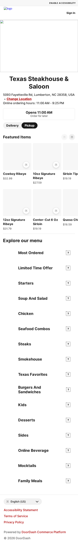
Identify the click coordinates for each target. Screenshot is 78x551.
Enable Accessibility (62, 3)
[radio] (12, 125)
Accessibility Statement (21, 510)
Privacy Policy (14, 522)
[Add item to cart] (26, 165)
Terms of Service (16, 516)
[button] (16, 162)
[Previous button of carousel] (64, 137)
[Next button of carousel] (72, 137)
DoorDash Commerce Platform (44, 532)
